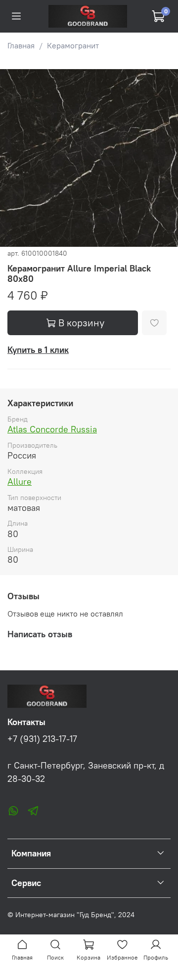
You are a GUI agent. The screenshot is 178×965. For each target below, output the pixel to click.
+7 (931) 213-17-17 (42, 738)
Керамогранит (73, 45)
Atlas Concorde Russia (52, 429)
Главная (21, 45)
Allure (19, 481)
